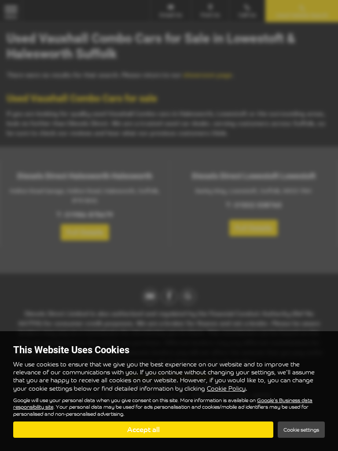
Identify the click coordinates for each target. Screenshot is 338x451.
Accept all (143, 429)
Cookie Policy (226, 388)
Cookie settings (301, 429)
